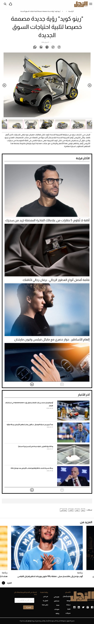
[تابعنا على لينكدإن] (79, 607)
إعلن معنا (45, 605)
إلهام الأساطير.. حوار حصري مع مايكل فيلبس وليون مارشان (51, 339)
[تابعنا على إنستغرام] (88, 607)
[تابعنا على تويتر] (83, 607)
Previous (90, 85)
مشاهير (56, 601)
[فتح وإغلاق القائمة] (90, 4)
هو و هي (56, 597)
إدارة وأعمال (66, 596)
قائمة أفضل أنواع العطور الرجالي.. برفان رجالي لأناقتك (56, 279)
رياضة (80, 572)
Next (4, 85)
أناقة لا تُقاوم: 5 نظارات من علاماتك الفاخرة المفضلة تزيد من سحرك (47, 220)
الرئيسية (71, 11)
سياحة (68, 605)
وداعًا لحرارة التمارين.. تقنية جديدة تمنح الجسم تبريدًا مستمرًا (35, 446)
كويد (77, 510)
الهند (71, 510)
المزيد (9, 583)
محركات (67, 613)
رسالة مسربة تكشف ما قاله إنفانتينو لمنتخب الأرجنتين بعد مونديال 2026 (32, 468)
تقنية (68, 609)
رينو (83, 510)
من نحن (45, 596)
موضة (68, 601)
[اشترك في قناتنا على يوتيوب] (74, 607)
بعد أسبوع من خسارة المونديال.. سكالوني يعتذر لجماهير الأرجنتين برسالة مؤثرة (30, 424)
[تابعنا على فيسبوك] (92, 607)
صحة (57, 605)
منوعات (56, 609)
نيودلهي (63, 510)
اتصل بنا (45, 601)
